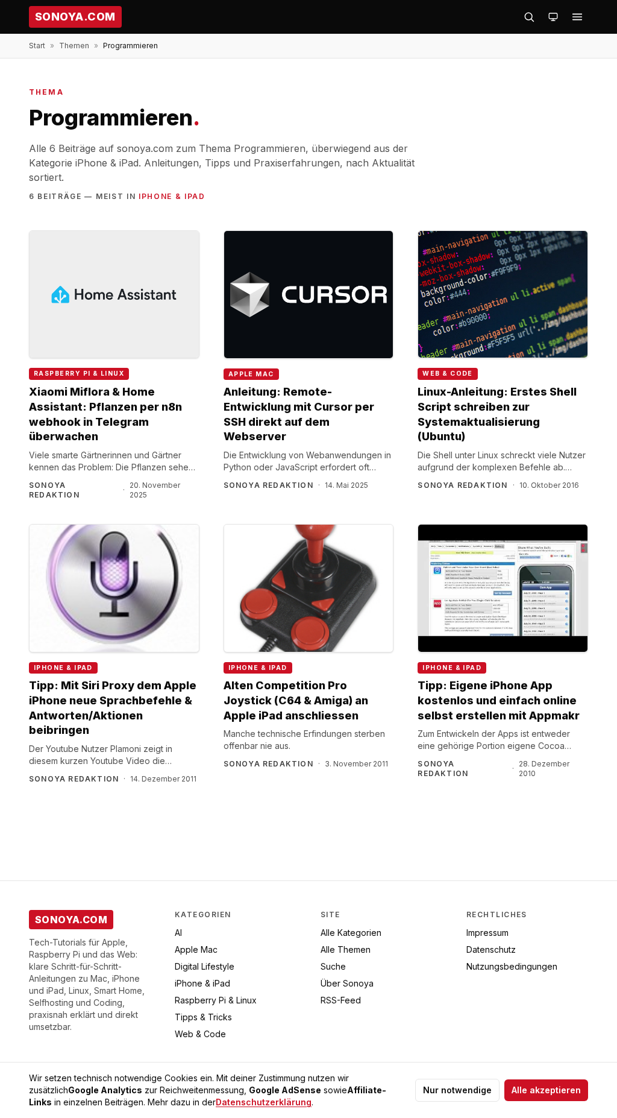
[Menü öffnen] (577, 17)
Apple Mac (251, 374)
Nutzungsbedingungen (511, 966)
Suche (333, 966)
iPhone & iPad (172, 196)
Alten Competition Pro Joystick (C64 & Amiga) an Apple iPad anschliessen (296, 700)
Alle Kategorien (351, 932)
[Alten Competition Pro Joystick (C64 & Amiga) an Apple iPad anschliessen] (309, 588)
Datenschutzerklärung (264, 1102)
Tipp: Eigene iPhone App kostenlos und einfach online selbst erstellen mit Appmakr (499, 700)
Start (37, 45)
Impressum (487, 932)
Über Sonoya (347, 983)
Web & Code (447, 373)
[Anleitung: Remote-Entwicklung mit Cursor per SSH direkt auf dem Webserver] (309, 294)
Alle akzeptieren (546, 1090)
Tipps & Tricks (203, 1017)
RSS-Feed (341, 1000)
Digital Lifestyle (204, 966)
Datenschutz (491, 949)
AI (178, 932)
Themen (74, 45)
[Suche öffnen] (529, 17)
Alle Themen (346, 949)
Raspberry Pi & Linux (79, 373)
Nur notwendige (457, 1090)
